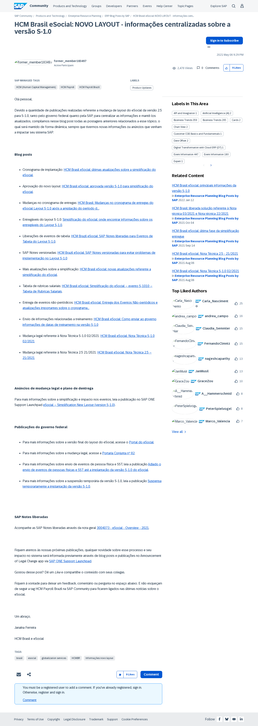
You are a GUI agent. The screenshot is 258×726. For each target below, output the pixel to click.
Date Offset (180, 140)
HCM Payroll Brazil (89, 87)
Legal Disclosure (74, 719)
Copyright (53, 719)
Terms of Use (35, 719)
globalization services (54, 658)
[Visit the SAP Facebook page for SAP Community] (219, 719)
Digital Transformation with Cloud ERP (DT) (198, 147)
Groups (96, 6)
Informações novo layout (99, 658)
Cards (235, 120)
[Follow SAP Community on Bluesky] (226, 719)
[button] (227, 67)
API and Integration (184, 113)
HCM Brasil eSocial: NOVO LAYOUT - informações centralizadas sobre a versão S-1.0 (123, 28)
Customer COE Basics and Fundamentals (197, 133)
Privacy (18, 719)
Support (112, 719)
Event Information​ (214, 154)
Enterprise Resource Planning (84, 16)
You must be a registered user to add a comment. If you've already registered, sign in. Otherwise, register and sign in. (82, 690)
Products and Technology (70, 6)
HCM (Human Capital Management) (36, 87)
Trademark (96, 719)
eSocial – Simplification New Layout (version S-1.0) (79, 405)
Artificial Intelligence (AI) (216, 113)
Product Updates (141, 87)
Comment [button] (151, 674)
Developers (114, 6)
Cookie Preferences (135, 719)
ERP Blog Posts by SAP (117, 16)
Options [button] (208, 47)
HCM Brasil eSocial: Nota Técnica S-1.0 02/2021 (205, 271)
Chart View (180, 127)
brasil (19, 658)
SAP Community (23, 16)
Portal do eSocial (141, 442)
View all (177, 431)
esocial (32, 658)
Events (147, 6)
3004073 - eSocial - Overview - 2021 (123, 528)
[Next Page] (210, 165)
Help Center (165, 6)
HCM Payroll (67, 87)
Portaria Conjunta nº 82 (118, 453)
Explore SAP (219, 6)
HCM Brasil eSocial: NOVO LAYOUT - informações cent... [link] (163, 16)
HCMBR (76, 658)
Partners (132, 6)
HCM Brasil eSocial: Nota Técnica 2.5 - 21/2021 (205, 253)
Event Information (184, 154)
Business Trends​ (212, 120)
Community (39, 5)
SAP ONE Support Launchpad (70, 561)
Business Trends (183, 120)
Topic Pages (185, 6)
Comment (29, 700)
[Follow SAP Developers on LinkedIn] (241, 719)
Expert (177, 161)
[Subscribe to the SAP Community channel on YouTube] (234, 719)
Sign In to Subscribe (224, 40)
